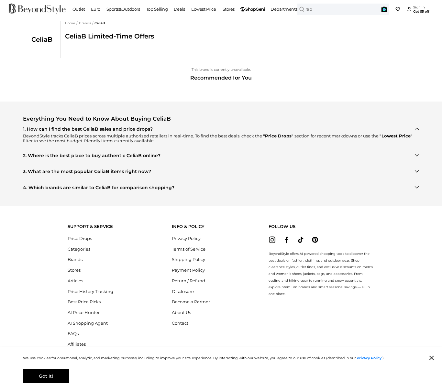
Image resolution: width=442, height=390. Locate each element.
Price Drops (80, 238)
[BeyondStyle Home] (37, 9)
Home (70, 23)
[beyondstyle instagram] (272, 240)
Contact (180, 323)
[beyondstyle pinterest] (315, 240)
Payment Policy (188, 270)
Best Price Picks (84, 301)
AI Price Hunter (84, 312)
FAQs (73, 333)
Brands (85, 23)
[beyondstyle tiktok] (300, 240)
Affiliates (77, 344)
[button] (384, 9)
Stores (74, 270)
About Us (181, 312)
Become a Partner (191, 301)
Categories (79, 249)
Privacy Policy (186, 238)
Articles (75, 280)
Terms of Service (188, 249)
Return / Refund (188, 280)
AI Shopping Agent (88, 323)
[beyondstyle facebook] (286, 240)
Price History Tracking (90, 291)
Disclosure (183, 291)
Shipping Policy (188, 259)
